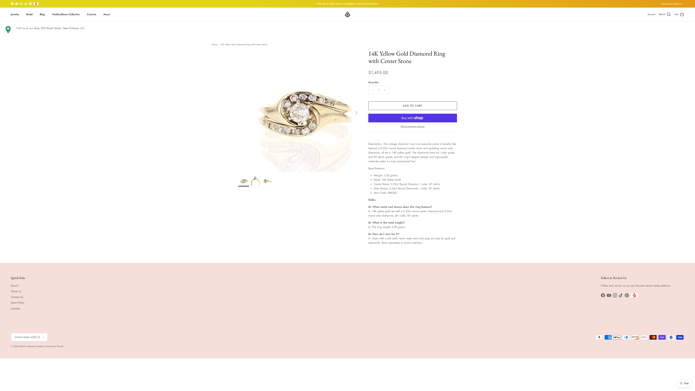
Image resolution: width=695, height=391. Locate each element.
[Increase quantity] (386, 90)
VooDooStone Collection (66, 14)
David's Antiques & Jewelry (31, 346)
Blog (42, 14)
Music (107, 14)
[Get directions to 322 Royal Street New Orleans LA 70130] (8, 29)
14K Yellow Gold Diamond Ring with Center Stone (244, 44)
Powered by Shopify (54, 346)
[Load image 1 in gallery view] (299, 111)
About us (16, 291)
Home (214, 44)
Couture (91, 14)
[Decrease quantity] (371, 90)
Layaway (15, 308)
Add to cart (412, 106)
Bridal (29, 14)
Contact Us (17, 297)
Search (15, 286)
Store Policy (17, 303)
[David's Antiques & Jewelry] (347, 14)
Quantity (373, 82)
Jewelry (15, 14)
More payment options (413, 126)
